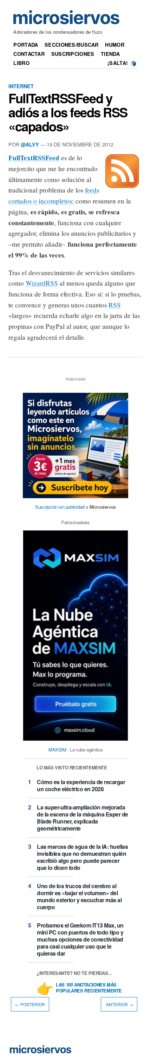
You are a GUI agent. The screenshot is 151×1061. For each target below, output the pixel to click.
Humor (114, 44)
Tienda (110, 53)
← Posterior (30, 1004)
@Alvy (30, 144)
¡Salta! (117, 62)
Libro (21, 62)
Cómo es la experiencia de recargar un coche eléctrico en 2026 (81, 785)
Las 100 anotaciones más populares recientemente (89, 988)
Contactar (29, 53)
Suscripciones (72, 53)
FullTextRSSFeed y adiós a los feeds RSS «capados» (67, 112)
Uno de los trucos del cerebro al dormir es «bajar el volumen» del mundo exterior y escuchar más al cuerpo (79, 896)
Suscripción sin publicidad (60, 506)
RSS (115, 304)
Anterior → (119, 1004)
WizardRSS (42, 283)
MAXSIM (57, 749)
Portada (25, 44)
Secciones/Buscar (72, 44)
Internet (21, 86)
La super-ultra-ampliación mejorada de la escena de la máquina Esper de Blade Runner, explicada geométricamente (82, 817)
